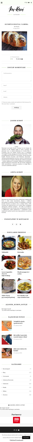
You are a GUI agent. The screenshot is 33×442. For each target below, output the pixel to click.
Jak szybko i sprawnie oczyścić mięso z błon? (20, 336)
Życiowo (17, 394)
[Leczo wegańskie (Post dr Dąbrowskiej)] (9, 263)
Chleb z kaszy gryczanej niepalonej (8, 296)
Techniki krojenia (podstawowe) (19, 322)
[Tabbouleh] (9, 243)
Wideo (17, 391)
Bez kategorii (17, 369)
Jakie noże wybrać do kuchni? (20, 350)
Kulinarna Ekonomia (17, 380)
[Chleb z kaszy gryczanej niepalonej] (9, 286)
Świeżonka (20, 252)
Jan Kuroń (16, 26)
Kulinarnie (17, 383)
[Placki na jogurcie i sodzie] (24, 263)
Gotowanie (17, 376)
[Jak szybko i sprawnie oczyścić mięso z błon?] (7, 339)
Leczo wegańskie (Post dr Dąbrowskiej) (7, 273)
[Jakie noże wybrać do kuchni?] (7, 353)
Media (17, 387)
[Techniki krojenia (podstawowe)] (7, 326)
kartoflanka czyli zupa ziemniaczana (23, 296)
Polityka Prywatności (16, 440)
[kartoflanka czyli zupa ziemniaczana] (24, 286)
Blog (17, 372)
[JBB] (16, 418)
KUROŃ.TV (13, 155)
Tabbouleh (5, 252)
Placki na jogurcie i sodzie (23, 273)
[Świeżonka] (24, 243)
